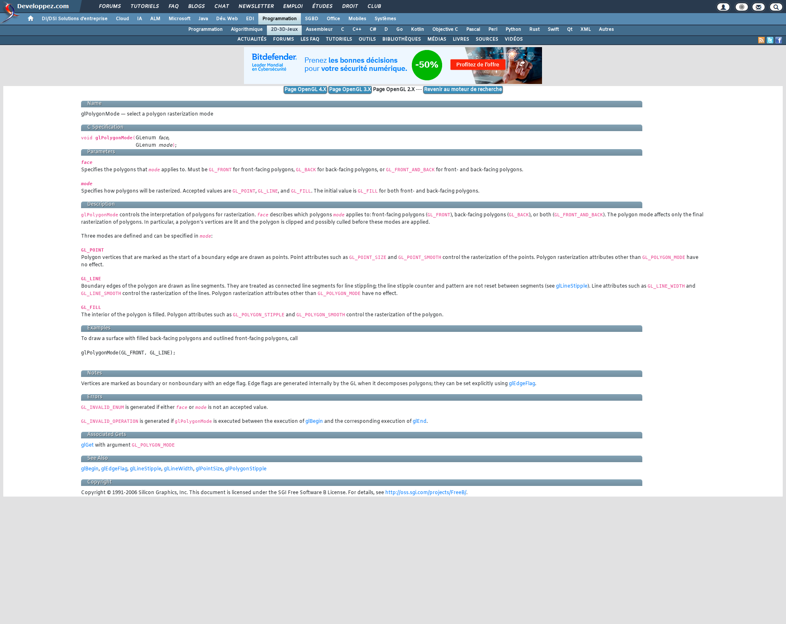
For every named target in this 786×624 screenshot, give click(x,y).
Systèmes (385, 19)
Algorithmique (247, 29)
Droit (349, 6)
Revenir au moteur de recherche (463, 89)
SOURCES (487, 39)
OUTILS (367, 39)
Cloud (122, 19)
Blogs (196, 6)
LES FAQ (309, 39)
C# (373, 29)
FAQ (173, 6)
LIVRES (461, 39)
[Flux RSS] (761, 40)
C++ (356, 29)
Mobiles (357, 19)
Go (399, 29)
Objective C (445, 29)
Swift (553, 29)
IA (139, 19)
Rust (534, 29)
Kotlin (417, 29)
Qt (569, 29)
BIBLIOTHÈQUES (401, 39)
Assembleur (319, 29)
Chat (221, 6)
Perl (492, 29)
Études (322, 6)
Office (333, 19)
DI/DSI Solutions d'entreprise (75, 19)
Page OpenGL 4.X (305, 89)
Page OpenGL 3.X (350, 89)
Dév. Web (227, 19)
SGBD (311, 19)
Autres (606, 29)
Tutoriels (144, 6)
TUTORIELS (339, 39)
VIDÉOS (514, 39)
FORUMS (283, 39)
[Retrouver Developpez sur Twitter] (770, 40)
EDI (250, 19)
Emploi (292, 6)
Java (203, 19)
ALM (155, 19)
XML (585, 29)
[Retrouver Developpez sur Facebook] (778, 40)
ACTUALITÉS (252, 39)
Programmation (279, 19)
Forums (109, 6)
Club (373, 6)
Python (513, 29)
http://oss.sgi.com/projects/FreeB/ (425, 493)
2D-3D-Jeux (284, 29)
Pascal (473, 29)
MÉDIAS (436, 39)
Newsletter (255, 6)
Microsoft (179, 19)
